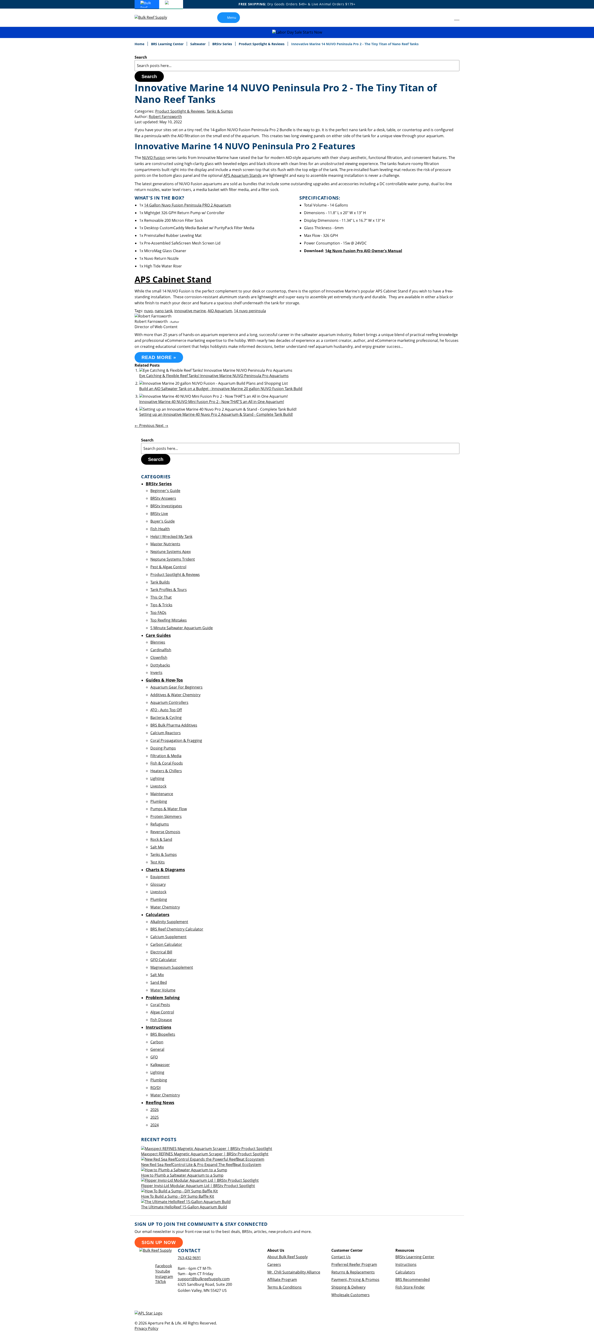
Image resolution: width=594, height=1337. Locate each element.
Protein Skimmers (166, 816)
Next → (161, 425)
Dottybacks (160, 665)
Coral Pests (160, 1004)
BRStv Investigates (166, 505)
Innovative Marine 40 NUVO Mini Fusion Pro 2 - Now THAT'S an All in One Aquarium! (211, 401)
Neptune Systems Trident (172, 559)
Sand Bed (158, 982)
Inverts (156, 672)
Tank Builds (160, 582)
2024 (154, 1124)
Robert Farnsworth (165, 116)
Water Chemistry (165, 907)
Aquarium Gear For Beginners (176, 687)
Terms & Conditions (284, 1287)
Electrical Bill (161, 952)
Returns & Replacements (353, 1272)
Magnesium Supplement (171, 967)
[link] (446, 17)
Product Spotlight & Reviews (262, 44)
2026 (154, 1109)
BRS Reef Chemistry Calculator (176, 929)
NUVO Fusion (153, 157)
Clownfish (158, 657)
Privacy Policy (146, 1328)
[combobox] (297, 65)
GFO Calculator (163, 959)
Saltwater (198, 44)
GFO (154, 1057)
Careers (274, 1264)
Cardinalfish (160, 649)
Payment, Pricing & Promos (355, 1279)
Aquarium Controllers (169, 702)
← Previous (145, 425)
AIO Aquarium (220, 310)
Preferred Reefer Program (354, 1264)
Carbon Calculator (166, 944)
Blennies (157, 642)
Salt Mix (157, 847)
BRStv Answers (163, 498)
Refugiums (159, 824)
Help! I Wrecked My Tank (171, 536)
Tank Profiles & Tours (168, 589)
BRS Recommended (412, 1279)
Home (140, 44)
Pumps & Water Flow (168, 808)
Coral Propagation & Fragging (176, 740)
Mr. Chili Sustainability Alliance (293, 1272)
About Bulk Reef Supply (287, 1256)
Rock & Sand (161, 839)
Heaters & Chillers (166, 770)
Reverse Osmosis (165, 831)
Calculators (405, 1272)
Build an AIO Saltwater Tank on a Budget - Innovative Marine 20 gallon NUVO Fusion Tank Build (220, 388)
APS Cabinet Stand (173, 279)
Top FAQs (158, 612)
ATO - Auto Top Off (166, 709)
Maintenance (161, 793)
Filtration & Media (165, 755)
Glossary (158, 884)
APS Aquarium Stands (242, 175)
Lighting (157, 778)
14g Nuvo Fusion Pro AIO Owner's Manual (363, 250)
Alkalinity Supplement (169, 921)
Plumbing (158, 801)
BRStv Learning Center (414, 1256)
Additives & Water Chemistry (175, 694)
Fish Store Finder (410, 1287)
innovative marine (190, 310)
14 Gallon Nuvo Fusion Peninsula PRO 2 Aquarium (187, 205)
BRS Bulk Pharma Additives (173, 725)
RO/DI (155, 1087)
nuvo (148, 310)
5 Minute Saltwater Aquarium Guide (181, 627)
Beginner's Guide (165, 490)
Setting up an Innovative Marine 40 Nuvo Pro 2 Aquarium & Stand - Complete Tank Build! (216, 414)
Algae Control (162, 1012)
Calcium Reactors (165, 732)
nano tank (163, 310)
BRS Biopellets (162, 1034)
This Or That (161, 597)
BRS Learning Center (167, 44)
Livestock (158, 786)
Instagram (164, 1276)
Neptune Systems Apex (170, 551)
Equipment (160, 876)
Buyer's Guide (162, 521)
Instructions (405, 1264)
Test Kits (157, 862)
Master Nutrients (165, 543)
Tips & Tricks (161, 604)
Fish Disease (161, 1019)
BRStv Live (159, 513)
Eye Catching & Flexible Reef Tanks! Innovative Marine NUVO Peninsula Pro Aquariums (214, 375)
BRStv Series (222, 44)
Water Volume (162, 990)
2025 (154, 1117)
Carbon (156, 1042)
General (157, 1049)
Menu (231, 17)
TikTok (160, 1281)
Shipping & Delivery (348, 1287)
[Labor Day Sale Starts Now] (297, 32)
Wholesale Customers (350, 1294)
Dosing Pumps (163, 748)
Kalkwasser (160, 1064)
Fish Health (160, 528)
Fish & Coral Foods (166, 763)
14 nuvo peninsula (250, 310)
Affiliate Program (282, 1279)
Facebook (163, 1265)
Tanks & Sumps (220, 111)
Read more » (159, 357)
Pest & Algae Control (168, 566)
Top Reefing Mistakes (168, 620)
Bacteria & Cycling (166, 717)
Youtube (162, 1271)
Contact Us (341, 1256)
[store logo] (154, 17)
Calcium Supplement (168, 936)
